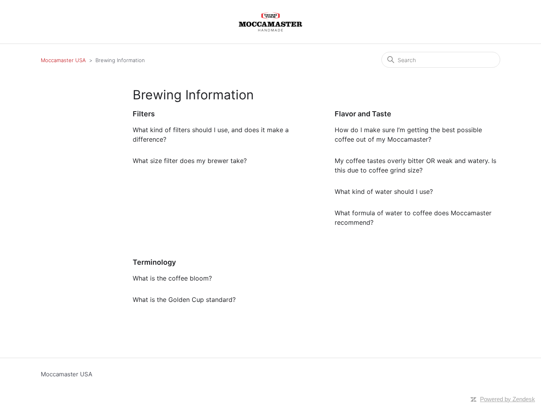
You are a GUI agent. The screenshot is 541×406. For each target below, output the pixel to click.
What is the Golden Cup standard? (184, 300)
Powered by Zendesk (507, 399)
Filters (144, 114)
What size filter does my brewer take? (190, 161)
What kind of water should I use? (384, 191)
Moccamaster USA (63, 60)
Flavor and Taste (363, 114)
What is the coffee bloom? (172, 278)
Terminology (154, 262)
